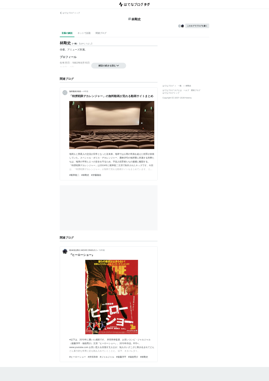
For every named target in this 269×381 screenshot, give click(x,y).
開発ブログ (195, 90)
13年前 (102, 250)
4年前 (85, 91)
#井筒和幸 (93, 356)
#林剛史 (85, 175)
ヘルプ (186, 90)
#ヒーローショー (77, 356)
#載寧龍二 (74, 175)
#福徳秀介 (133, 356)
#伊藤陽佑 (96, 175)
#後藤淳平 (121, 356)
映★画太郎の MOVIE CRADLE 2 (83, 250)
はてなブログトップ (171, 93)
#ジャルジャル (107, 356)
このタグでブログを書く (197, 26)
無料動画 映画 (75, 91)
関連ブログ (101, 33)
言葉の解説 (67, 33)
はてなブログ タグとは (172, 90)
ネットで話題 (84, 33)
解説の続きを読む (107, 65)
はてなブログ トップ (71, 13)
